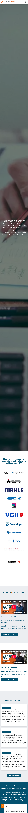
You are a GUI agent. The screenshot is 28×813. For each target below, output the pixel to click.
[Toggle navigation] (25, 2)
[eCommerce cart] (23, 2)
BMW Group (7, 707)
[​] (10, 723)
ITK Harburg (6, 732)
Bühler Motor (7, 752)
